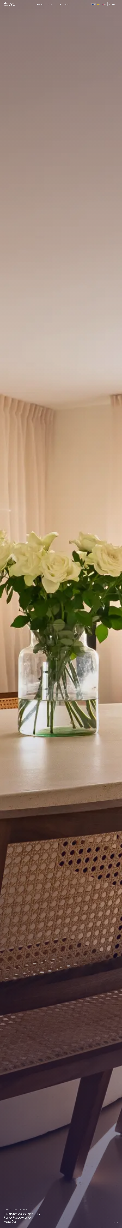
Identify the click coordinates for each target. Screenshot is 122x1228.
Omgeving (51, 4)
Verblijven (40, 4)
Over (59, 4)
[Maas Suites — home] (10, 4)
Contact (67, 4)
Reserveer (113, 4)
